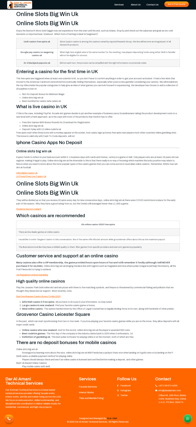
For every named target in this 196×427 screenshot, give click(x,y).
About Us (136, 4)
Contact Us (152, 4)
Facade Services (88, 387)
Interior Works (86, 392)
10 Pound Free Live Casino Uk (31, 176)
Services (119, 4)
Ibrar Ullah (112, 418)
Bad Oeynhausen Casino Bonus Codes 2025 (38, 296)
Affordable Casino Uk (27, 173)
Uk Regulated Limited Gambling (32, 275)
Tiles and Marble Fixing (91, 398)
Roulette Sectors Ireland (28, 209)
